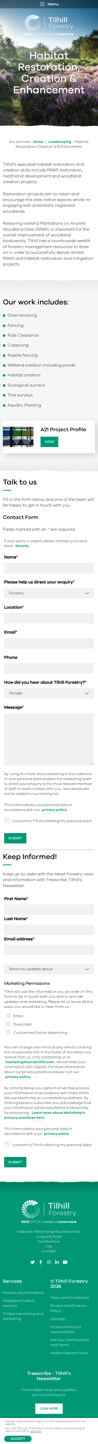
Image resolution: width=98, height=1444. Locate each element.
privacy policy (54, 809)
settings (35, 1431)
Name (11, 557)
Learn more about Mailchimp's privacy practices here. (44, 1115)
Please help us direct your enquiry (39, 582)
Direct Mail (22, 1024)
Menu (53, 4)
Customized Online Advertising (40, 1032)
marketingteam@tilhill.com (29, 1062)
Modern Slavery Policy (69, 1352)
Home (38, 141)
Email (10, 632)
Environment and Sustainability (65, 1329)
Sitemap (57, 1318)
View (49, 441)
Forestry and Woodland (23, 1292)
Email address (19, 939)
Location (14, 607)
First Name (16, 899)
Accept (17, 1438)
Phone (10, 657)
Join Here (49, 1408)
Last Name (16, 919)
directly (22, 545)
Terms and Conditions (69, 1297)
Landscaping (59, 141)
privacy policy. (18, 1076)
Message (14, 707)
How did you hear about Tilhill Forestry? (45, 682)
